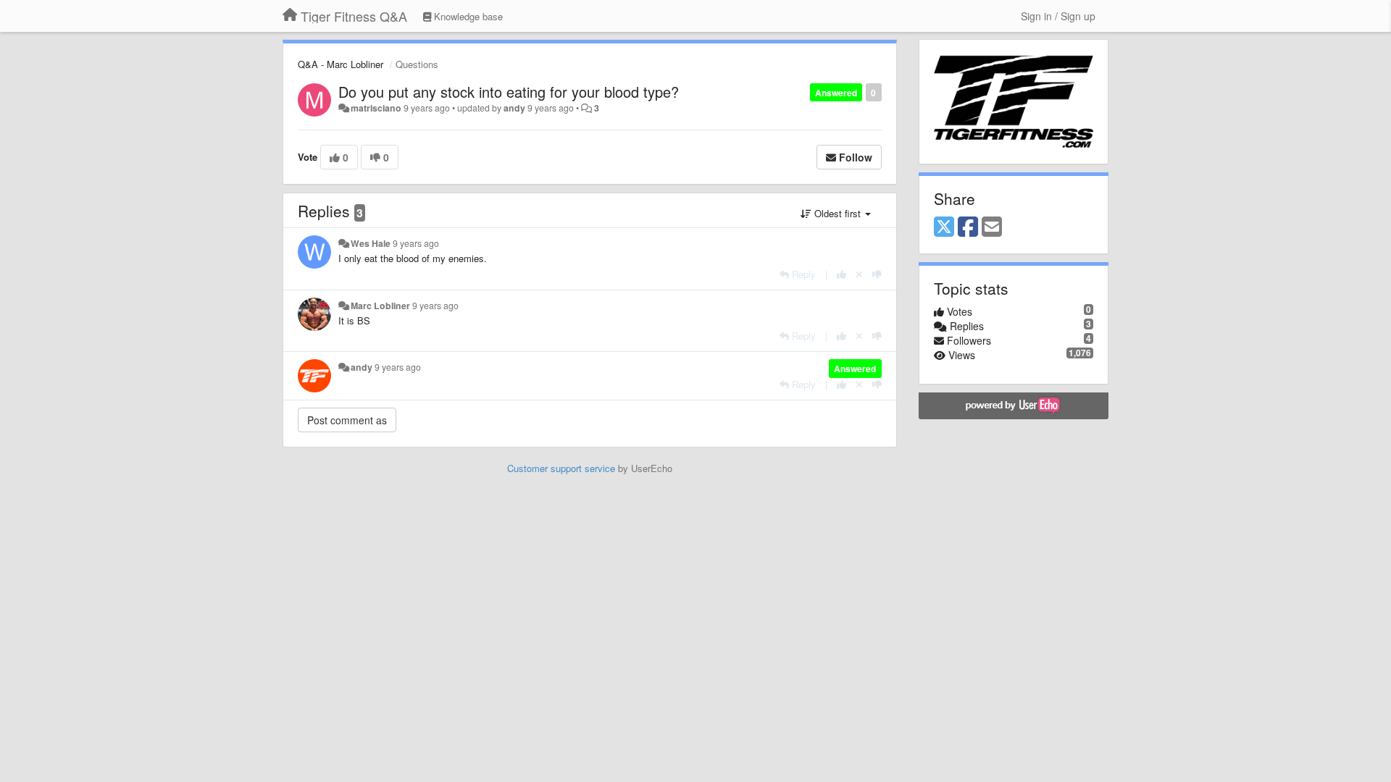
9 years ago (416, 243)
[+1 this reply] (841, 274)
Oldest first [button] (837, 213)
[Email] (992, 227)
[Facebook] (968, 227)
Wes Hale (370, 243)
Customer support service (561, 468)
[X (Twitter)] (944, 227)
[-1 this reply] (877, 274)
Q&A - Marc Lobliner (340, 64)
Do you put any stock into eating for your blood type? (508, 91)
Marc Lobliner (380, 305)
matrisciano (376, 107)
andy (514, 107)
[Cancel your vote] (859, 274)
